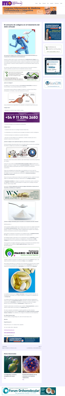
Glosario (44, 3)
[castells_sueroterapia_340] (53, 31)
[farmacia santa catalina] (22, 75)
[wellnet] (22, 194)
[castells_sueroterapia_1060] (22, 339)
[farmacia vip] (22, 117)
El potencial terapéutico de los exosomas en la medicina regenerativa (29, 376)
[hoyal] (22, 152)
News (36, 3)
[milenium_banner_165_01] (53, 83)
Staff (61, 3)
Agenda (51, 3)
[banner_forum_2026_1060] (29, 391)
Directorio (57, 3)
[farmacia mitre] (22, 252)
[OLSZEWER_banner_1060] (29, 10)
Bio (48, 3)
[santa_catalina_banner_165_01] (53, 48)
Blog (40, 3)
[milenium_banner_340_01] (53, 66)
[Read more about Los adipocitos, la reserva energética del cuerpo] (12, 364)
